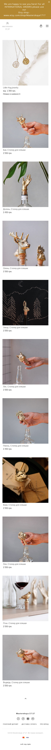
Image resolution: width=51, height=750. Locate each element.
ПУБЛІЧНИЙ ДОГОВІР (10, 724)
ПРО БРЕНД (44, 724)
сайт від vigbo (25, 744)
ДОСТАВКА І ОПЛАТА (29, 724)
